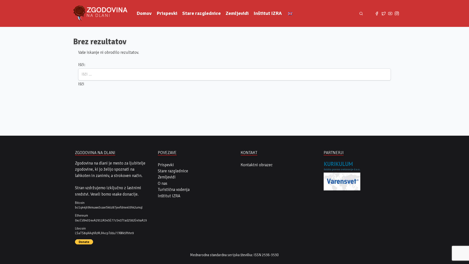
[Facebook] (376, 13)
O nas (162, 183)
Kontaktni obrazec (257, 164)
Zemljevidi (237, 13)
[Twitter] (383, 13)
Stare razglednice (201, 13)
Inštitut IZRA (268, 13)
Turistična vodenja (174, 189)
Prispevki (167, 13)
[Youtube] (390, 13)
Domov (144, 13)
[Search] (361, 13)
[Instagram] (397, 13)
